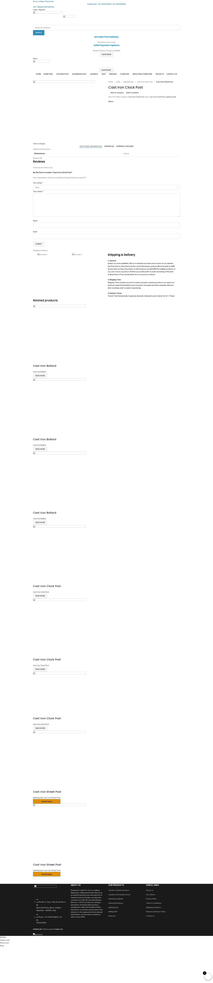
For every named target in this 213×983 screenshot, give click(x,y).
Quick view (43, 361)
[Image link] (45, 890)
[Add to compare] (36, 361)
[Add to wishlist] (49, 361)
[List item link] (50, 912)
